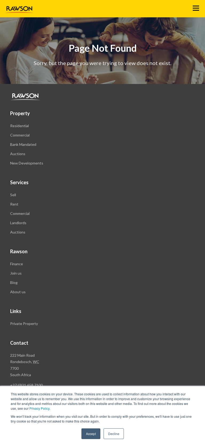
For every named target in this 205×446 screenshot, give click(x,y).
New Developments (26, 163)
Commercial (20, 135)
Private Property (24, 323)
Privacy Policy (39, 408)
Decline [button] (113, 433)
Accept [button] (91, 433)
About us (18, 292)
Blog (14, 282)
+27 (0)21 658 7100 (26, 385)
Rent (14, 204)
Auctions (17, 153)
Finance (16, 264)
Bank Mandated (23, 144)
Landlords (18, 222)
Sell (13, 194)
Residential (19, 125)
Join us (16, 273)
